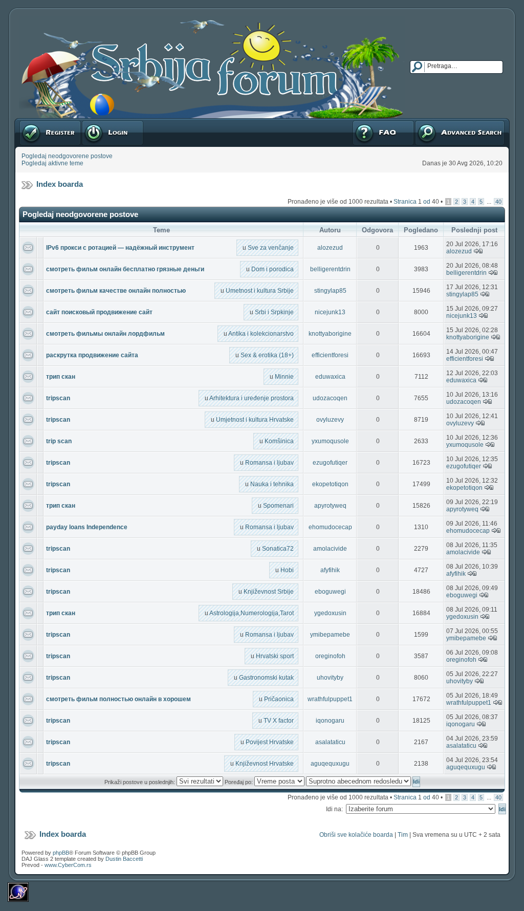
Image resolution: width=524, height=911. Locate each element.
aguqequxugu (330, 763)
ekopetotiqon (330, 484)
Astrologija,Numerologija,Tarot (251, 613)
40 (498, 202)
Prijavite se (96, 121)
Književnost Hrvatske (264, 763)
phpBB (61, 853)
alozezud (330, 247)
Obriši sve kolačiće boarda (356, 834)
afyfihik (330, 570)
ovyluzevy (330, 419)
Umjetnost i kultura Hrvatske (255, 419)
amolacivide (330, 548)
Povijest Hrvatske (270, 742)
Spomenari (278, 505)
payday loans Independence (86, 527)
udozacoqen (330, 398)
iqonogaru (330, 720)
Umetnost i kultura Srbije (260, 290)
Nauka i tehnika (272, 484)
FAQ (358, 121)
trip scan (59, 441)
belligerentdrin (330, 269)
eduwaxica (330, 376)
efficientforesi (330, 355)
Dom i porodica (272, 269)
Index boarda (59, 184)
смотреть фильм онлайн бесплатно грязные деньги (125, 269)
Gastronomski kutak (266, 677)
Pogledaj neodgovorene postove (67, 156)
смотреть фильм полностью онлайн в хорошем (118, 699)
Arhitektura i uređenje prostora (251, 398)
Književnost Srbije (269, 591)
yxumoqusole (330, 441)
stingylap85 (330, 290)
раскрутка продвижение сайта (92, 355)
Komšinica (279, 441)
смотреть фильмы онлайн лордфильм (105, 333)
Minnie (284, 376)
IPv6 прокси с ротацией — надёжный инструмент (120, 247)
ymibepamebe (330, 634)
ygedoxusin (330, 613)
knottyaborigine (330, 333)
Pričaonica (279, 699)
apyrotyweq (330, 505)
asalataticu (330, 742)
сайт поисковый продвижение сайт (99, 312)
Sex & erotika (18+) (267, 355)
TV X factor (279, 720)
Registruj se (35, 121)
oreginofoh (330, 656)
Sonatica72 (278, 548)
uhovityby (330, 677)
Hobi (287, 570)
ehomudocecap (330, 527)
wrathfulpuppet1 (330, 699)
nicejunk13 (330, 312)
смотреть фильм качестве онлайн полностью (116, 290)
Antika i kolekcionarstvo (261, 333)
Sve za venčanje (271, 247)
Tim (403, 834)
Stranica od (416, 201)
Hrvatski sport (275, 656)
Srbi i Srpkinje (274, 312)
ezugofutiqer (330, 462)
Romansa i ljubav (269, 462)
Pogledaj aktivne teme (52, 163)
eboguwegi (330, 591)
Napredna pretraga (441, 121)
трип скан (60, 376)
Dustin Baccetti (124, 859)
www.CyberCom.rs (68, 865)
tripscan (58, 398)
